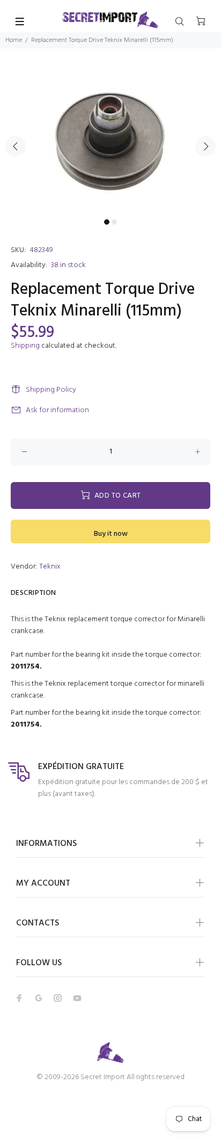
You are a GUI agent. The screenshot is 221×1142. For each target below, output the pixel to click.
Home (13, 40)
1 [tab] (106, 222)
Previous (15, 146)
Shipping (25, 346)
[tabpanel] (110, 140)
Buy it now (111, 534)
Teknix (50, 567)
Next (205, 146)
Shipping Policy (51, 390)
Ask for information (57, 410)
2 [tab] (114, 222)
